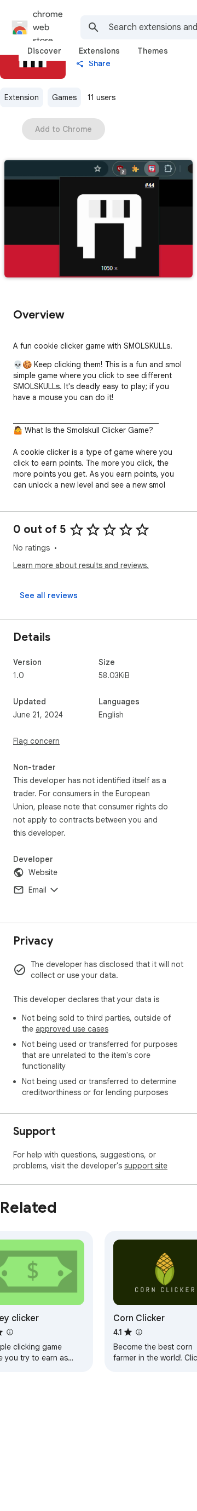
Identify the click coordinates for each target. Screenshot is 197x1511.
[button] (98, 219)
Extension (21, 97)
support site (145, 1166)
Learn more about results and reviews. (81, 565)
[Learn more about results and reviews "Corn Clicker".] (139, 1332)
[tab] (44, 51)
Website (42, 872)
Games (64, 97)
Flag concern (36, 741)
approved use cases (72, 1029)
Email (37, 890)
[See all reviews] (48, 595)
